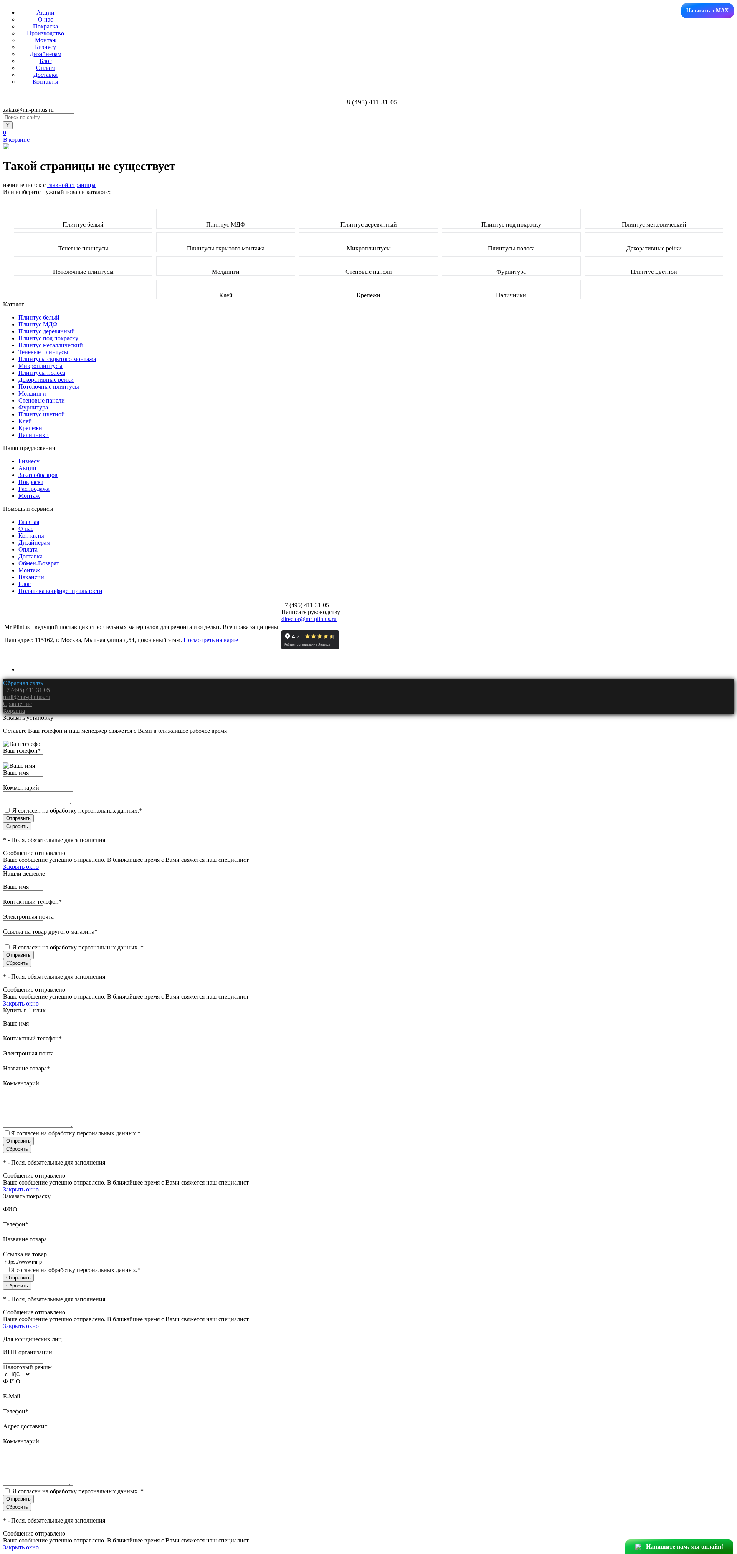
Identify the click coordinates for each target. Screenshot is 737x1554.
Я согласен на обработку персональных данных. (77, 810)
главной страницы (71, 185)
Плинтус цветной (654, 271)
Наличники (511, 295)
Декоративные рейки (654, 248)
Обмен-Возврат (38, 563)
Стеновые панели (368, 271)
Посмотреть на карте (210, 640)
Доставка (45, 74)
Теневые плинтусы (83, 248)
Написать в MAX (707, 10)
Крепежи (368, 295)
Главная (28, 522)
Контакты (45, 81)
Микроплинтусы (369, 248)
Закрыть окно (21, 866)
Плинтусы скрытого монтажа (225, 248)
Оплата (45, 68)
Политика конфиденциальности (60, 591)
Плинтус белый (83, 224)
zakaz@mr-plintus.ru (28, 109)
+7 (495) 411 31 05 (26, 690)
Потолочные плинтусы (83, 271)
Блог (46, 61)
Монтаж (45, 40)
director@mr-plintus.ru (309, 619)
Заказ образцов (38, 475)
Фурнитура (511, 271)
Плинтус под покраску (511, 224)
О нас (45, 19)
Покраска (45, 26)
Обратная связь (23, 683)
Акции (45, 12)
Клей (226, 295)
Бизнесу (45, 47)
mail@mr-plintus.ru (26, 697)
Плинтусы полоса (511, 248)
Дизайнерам (45, 54)
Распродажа (34, 488)
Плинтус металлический (654, 224)
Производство (45, 33)
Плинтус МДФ (225, 224)
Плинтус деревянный (368, 224)
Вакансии (31, 577)
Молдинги (226, 271)
